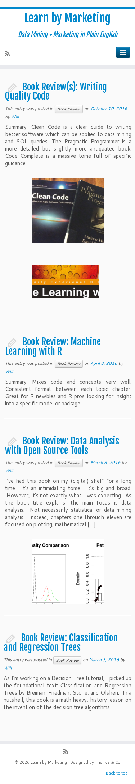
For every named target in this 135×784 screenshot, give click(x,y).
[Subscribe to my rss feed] (8, 54)
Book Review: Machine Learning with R (53, 346)
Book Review (68, 108)
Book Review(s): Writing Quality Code (56, 91)
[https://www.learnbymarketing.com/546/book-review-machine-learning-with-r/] (68, 310)
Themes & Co (107, 762)
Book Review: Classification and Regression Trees (61, 642)
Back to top (117, 773)
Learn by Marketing (67, 18)
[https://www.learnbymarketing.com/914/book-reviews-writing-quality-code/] (68, 223)
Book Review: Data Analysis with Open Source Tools (62, 445)
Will (15, 117)
